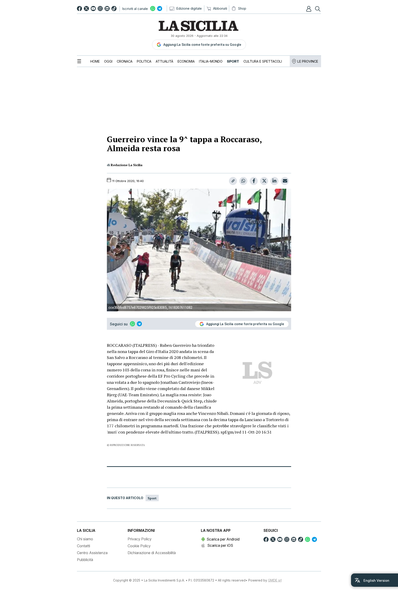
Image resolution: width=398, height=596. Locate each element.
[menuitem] (95, 61)
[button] (309, 8)
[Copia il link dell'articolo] (233, 181)
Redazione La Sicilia (126, 165)
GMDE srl (275, 580)
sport (152, 498)
